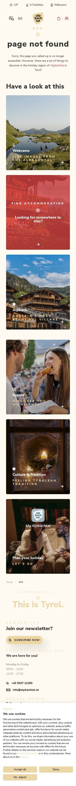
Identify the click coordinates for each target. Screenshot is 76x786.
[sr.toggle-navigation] (11, 18)
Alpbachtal (57, 65)
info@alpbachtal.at (26, 690)
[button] (10, 709)
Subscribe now (27, 640)
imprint (24, 757)
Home (9, 582)
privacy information (27, 753)
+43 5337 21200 (21, 683)
